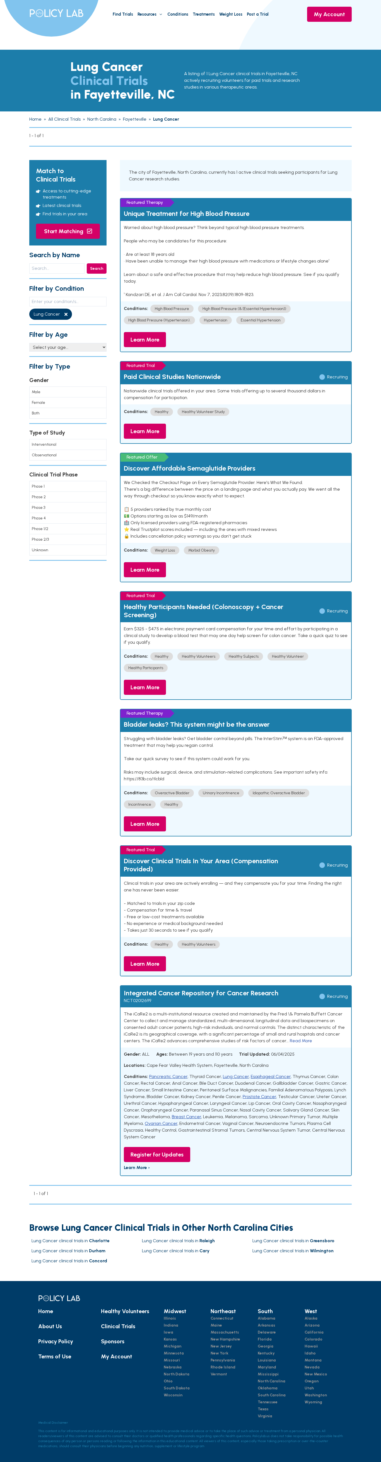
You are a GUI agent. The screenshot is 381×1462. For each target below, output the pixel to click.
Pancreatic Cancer (168, 1076)
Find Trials (123, 14)
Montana (313, 1360)
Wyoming (313, 1402)
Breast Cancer (186, 1116)
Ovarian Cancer (161, 1123)
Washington (316, 1395)
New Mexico (316, 1374)
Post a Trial (258, 14)
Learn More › (137, 1167)
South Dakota (177, 1388)
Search (96, 268)
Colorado (313, 1339)
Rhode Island (223, 1367)
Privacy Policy (55, 1341)
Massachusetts (225, 1332)
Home (45, 1311)
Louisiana (267, 1360)
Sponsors (112, 1341)
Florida (265, 1339)
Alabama (266, 1318)
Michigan (172, 1346)
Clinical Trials (118, 1326)
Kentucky (266, 1353)
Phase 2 (39, 497)
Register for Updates (157, 1154)
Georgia (265, 1346)
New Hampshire (225, 1339)
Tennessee (268, 1402)
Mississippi (268, 1374)
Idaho (310, 1353)
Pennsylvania (223, 1360)
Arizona (312, 1325)
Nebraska (173, 1367)
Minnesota (174, 1353)
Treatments (204, 14)
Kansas (170, 1339)
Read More (301, 1040)
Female (38, 402)
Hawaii (311, 1346)
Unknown (40, 550)
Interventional (44, 444)
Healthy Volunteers (125, 1311)
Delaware (267, 1332)
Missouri (172, 1360)
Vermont (219, 1374)
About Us (50, 1326)
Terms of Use (54, 1356)
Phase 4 (39, 518)
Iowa (168, 1332)
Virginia (265, 1416)
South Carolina (272, 1395)
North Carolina (271, 1381)
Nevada (312, 1367)
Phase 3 (38, 507)
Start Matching (64, 231)
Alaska (311, 1318)
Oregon (312, 1381)
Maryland (267, 1367)
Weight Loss (230, 14)
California (314, 1332)
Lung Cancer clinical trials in (71, 1240)
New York (219, 1353)
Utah (309, 1388)
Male (36, 392)
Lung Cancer (236, 1076)
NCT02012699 (137, 1000)
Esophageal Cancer (271, 1076)
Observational (44, 455)
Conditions (177, 14)
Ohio (168, 1381)
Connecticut (222, 1318)
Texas (263, 1409)
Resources (147, 14)
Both (36, 413)
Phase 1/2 (40, 528)
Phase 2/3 (40, 539)
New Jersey (221, 1346)
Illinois (170, 1318)
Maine (216, 1325)
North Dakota (176, 1374)
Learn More (145, 339)
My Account (329, 14)
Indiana (171, 1325)
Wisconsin (173, 1395)
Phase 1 (38, 486)
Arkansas (266, 1325)
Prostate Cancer (259, 1096)
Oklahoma (268, 1388)
